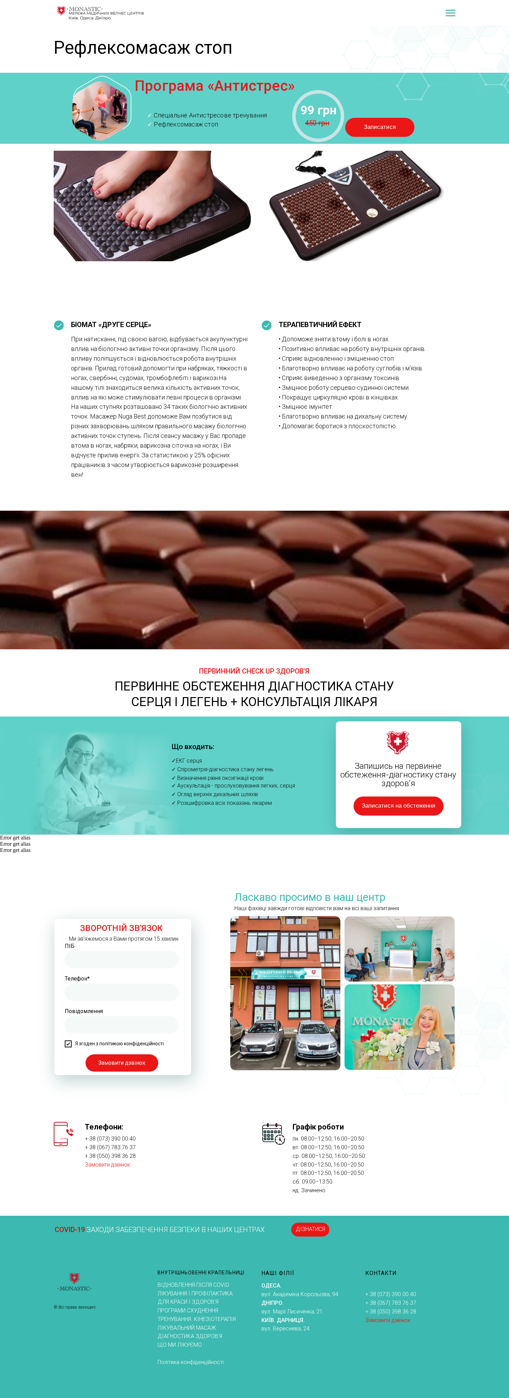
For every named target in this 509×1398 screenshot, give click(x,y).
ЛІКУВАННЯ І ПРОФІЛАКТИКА (195, 1293)
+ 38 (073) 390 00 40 (110, 1138)
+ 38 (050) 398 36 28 (110, 1156)
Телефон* (77, 978)
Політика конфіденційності (191, 1362)
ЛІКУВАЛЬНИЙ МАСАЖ (187, 1328)
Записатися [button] (380, 127)
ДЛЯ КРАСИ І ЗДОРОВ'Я (188, 1302)
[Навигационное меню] (450, 13)
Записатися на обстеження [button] (398, 805)
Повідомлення (84, 1011)
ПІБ (69, 946)
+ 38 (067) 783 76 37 (110, 1147)
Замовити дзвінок (121, 1063)
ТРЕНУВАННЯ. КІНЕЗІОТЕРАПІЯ (197, 1319)
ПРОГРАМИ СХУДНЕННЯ (188, 1310)
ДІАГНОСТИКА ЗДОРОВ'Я (190, 1336)
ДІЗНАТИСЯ (310, 1229)
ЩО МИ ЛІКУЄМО (180, 1345)
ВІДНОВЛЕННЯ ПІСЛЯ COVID (193, 1285)
